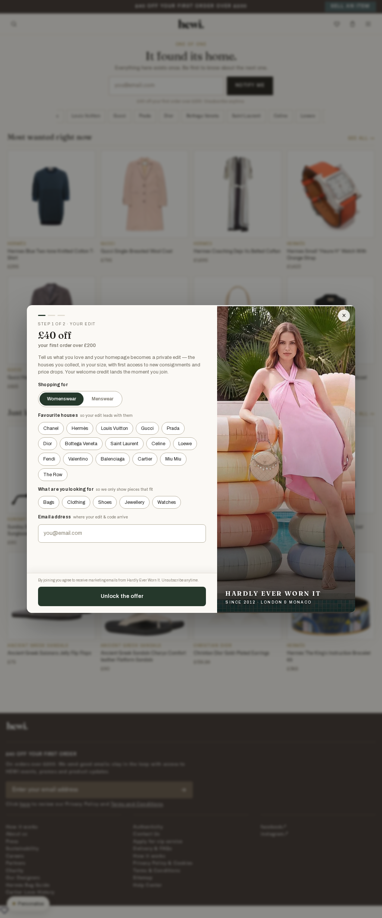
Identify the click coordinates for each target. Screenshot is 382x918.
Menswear (102, 398)
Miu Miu (173, 459)
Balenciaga (113, 459)
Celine (158, 443)
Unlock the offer (122, 596)
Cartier (145, 459)
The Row (52, 474)
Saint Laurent (124, 443)
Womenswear (61, 398)
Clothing (76, 502)
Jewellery (134, 502)
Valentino (78, 459)
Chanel (51, 428)
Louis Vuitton (114, 428)
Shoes (105, 502)
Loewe (185, 443)
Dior (47, 443)
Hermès (80, 428)
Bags (48, 502)
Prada (173, 428)
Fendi (49, 459)
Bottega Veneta (81, 443)
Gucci (147, 428)
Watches (166, 502)
